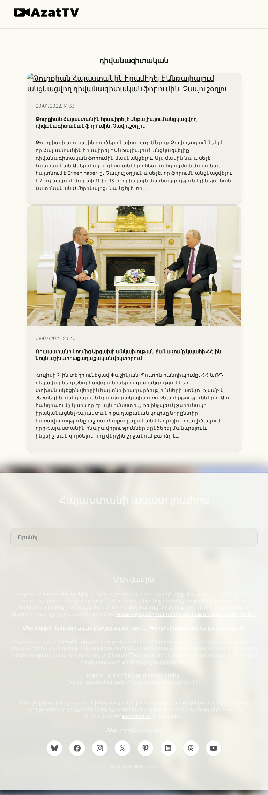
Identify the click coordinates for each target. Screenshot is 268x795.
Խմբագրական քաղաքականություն (101, 627)
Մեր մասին (37, 627)
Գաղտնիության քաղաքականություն (197, 627)
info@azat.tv (136, 716)
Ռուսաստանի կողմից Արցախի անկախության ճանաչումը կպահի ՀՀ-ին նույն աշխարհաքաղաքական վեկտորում (128, 354)
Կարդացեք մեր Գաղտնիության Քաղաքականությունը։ (186, 614)
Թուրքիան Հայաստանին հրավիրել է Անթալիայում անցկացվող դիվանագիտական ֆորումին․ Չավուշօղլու (116, 122)
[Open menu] (248, 14)
